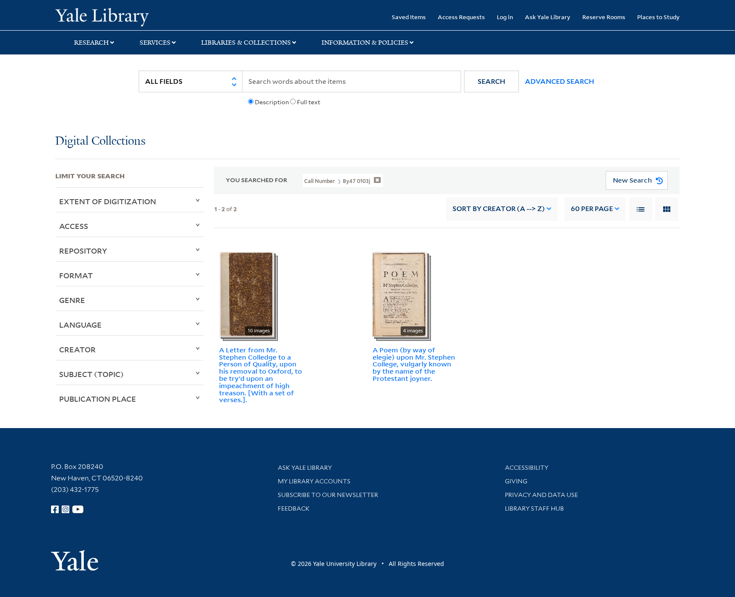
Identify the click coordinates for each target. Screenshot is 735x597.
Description (272, 102)
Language (80, 325)
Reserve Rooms (603, 17)
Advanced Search (559, 81)
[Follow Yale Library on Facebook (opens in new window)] (55, 509)
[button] (491, 81)
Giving (516, 481)
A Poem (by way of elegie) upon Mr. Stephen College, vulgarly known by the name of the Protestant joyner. (414, 364)
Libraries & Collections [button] (246, 42)
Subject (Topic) (91, 374)
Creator (77, 349)
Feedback (294, 508)
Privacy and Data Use (541, 494)
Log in (505, 17)
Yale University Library (102, 16)
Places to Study (658, 17)
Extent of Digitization (107, 201)
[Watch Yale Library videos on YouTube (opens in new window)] (77, 509)
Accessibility (526, 467)
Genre (72, 300)
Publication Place (97, 399)
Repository (83, 251)
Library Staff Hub (534, 508)
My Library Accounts (314, 481)
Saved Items (409, 17)
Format (76, 275)
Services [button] (155, 42)
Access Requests (461, 17)
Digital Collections (100, 141)
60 (592, 209)
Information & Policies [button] (365, 42)
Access (73, 226)
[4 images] (400, 293)
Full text (308, 102)
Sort (499, 209)
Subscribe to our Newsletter (328, 494)
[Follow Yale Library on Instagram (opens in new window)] (65, 509)
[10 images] (246, 293)
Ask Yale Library (547, 17)
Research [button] (91, 42)
